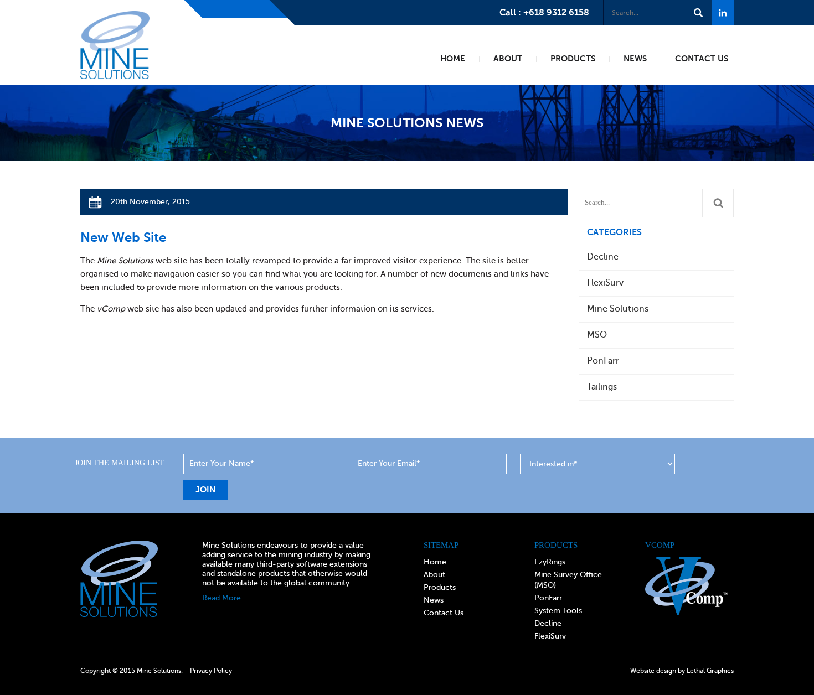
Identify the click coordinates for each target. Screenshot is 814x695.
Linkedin (723, 12)
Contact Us (443, 613)
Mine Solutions (617, 309)
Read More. (222, 598)
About (434, 574)
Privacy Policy (211, 671)
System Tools (558, 610)
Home (435, 562)
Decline (603, 257)
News (434, 600)
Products (440, 587)
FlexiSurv (605, 283)
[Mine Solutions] (115, 18)
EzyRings (549, 562)
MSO (597, 335)
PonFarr (603, 361)
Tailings (602, 387)
